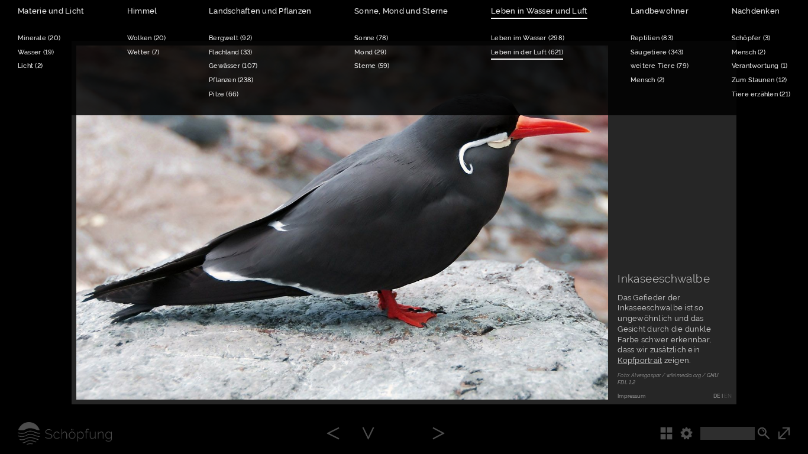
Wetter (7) (143, 52)
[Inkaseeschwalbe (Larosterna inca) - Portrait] (368, 434)
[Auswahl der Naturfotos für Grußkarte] (585, 376)
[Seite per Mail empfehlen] (550, 376)
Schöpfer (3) (751, 38)
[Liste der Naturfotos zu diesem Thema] (670, 433)
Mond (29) (370, 52)
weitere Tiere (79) (660, 65)
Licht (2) (30, 65)
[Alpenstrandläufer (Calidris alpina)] (333, 434)
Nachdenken (756, 11)
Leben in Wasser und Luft (539, 11)
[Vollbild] (793, 433)
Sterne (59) (372, 65)
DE (716, 396)
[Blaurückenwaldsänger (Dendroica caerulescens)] (438, 434)
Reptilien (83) (652, 38)
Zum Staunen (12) (759, 80)
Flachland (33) (230, 52)
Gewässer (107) (233, 65)
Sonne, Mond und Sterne (401, 11)
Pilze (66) (223, 94)
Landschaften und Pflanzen (260, 11)
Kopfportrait (640, 360)
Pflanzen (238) (231, 80)
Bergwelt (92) (230, 38)
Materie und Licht (51, 11)
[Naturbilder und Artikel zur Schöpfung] (56, 433)
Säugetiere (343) (657, 52)
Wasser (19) (36, 52)
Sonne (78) (371, 38)
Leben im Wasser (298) (527, 38)
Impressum (631, 396)
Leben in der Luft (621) (527, 52)
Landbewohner (660, 11)
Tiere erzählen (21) (761, 94)
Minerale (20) (39, 38)
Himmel (142, 11)
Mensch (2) (647, 80)
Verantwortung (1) (760, 65)
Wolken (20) (146, 38)
